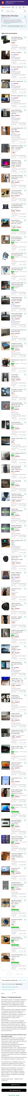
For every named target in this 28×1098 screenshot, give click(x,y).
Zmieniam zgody (14, 1095)
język (15, 992)
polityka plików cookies (7, 1079)
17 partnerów (10, 1024)
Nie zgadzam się (15, 1090)
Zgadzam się (15, 1084)
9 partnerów (16, 1025)
